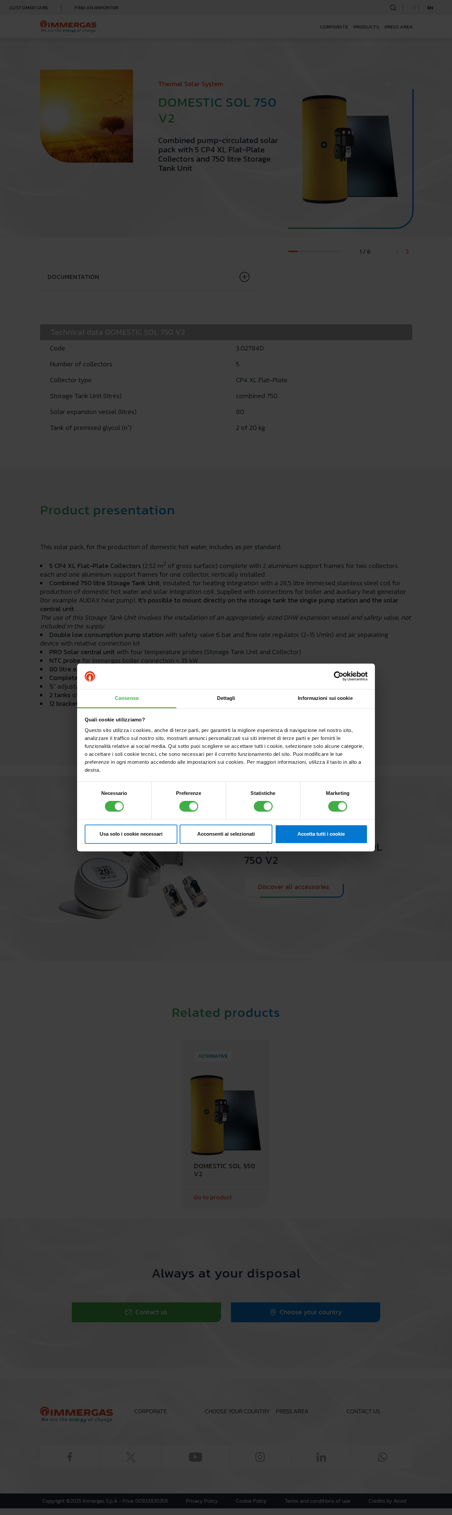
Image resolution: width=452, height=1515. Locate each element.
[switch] (188, 806)
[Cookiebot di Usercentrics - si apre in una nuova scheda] (339, 676)
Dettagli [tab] (226, 698)
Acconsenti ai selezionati (226, 834)
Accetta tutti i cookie (321, 834)
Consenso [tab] (127, 698)
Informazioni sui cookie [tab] (325, 698)
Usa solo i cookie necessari (131, 834)
